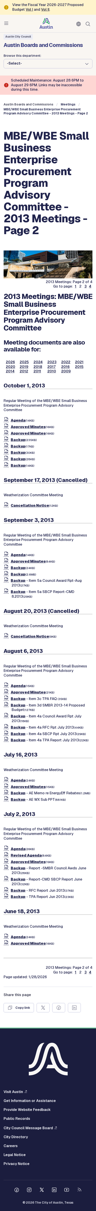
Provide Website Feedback (27, 1110)
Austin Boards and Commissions (28, 104)
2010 (51, 371)
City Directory (16, 1137)
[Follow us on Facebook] (16, 1190)
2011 (37, 371)
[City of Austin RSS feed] (79, 1190)
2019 (24, 367)
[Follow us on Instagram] (29, 1190)
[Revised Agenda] (7, 855)
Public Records (17, 1119)
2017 (51, 367)
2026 (10, 362)
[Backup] (7, 439)
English (79, 24)
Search (88, 23)
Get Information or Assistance (30, 1101)
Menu (7, 23)
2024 (38, 362)
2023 (51, 362)
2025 (24, 362)
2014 (10, 371)
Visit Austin (13, 1092)
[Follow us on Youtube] (66, 1190)
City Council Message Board (28, 1128)
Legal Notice (15, 1155)
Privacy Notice (16, 1164)
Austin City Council (18, 36)
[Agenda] (7, 420)
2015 (79, 367)
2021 (79, 362)
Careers (11, 1146)
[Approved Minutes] (7, 427)
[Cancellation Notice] (7, 505)
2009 (66, 371)
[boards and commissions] (48, 277)
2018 (37, 367)
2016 (65, 367)
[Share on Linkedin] (74, 1007)
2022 (65, 362)
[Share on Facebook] (58, 1007)
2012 (24, 371)
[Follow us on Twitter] (41, 1190)
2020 (10, 367)
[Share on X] (43, 1007)
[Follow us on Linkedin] (54, 1190)
